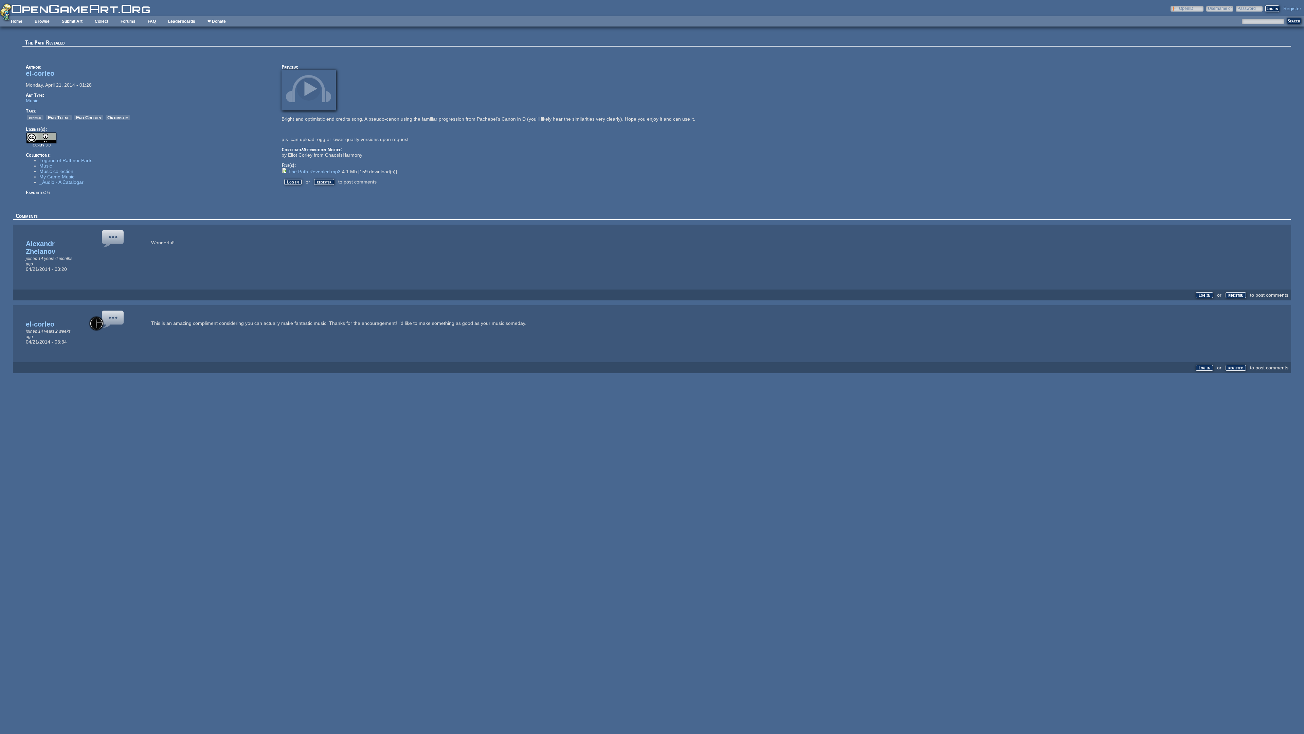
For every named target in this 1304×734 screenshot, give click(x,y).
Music (32, 100)
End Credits (88, 117)
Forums (128, 21)
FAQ (152, 21)
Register (1292, 8)
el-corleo (40, 73)
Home (16, 21)
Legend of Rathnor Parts (65, 160)
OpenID (1186, 8)
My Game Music (56, 176)
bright (35, 117)
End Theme (59, 117)
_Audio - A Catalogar (61, 182)
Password (1246, 8)
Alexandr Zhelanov (40, 247)
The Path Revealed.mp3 (314, 171)
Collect (101, 21)
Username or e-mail (1220, 8)
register (324, 182)
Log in (293, 182)
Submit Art (72, 21)
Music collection (56, 171)
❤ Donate (216, 21)
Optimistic (117, 117)
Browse (42, 21)
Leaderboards (181, 21)
